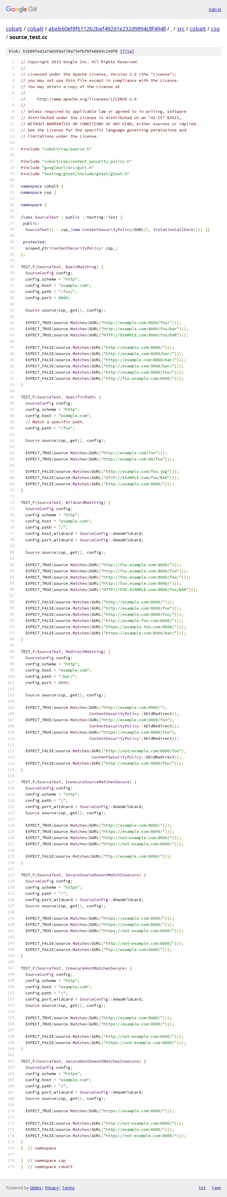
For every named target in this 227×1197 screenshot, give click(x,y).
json (216, 1187)
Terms (68, 1188)
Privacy (52, 1188)
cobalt (14, 28)
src (181, 28)
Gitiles (35, 1188)
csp (215, 28)
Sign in (215, 9)
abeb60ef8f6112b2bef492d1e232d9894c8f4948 (107, 28)
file (127, 51)
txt (202, 1187)
